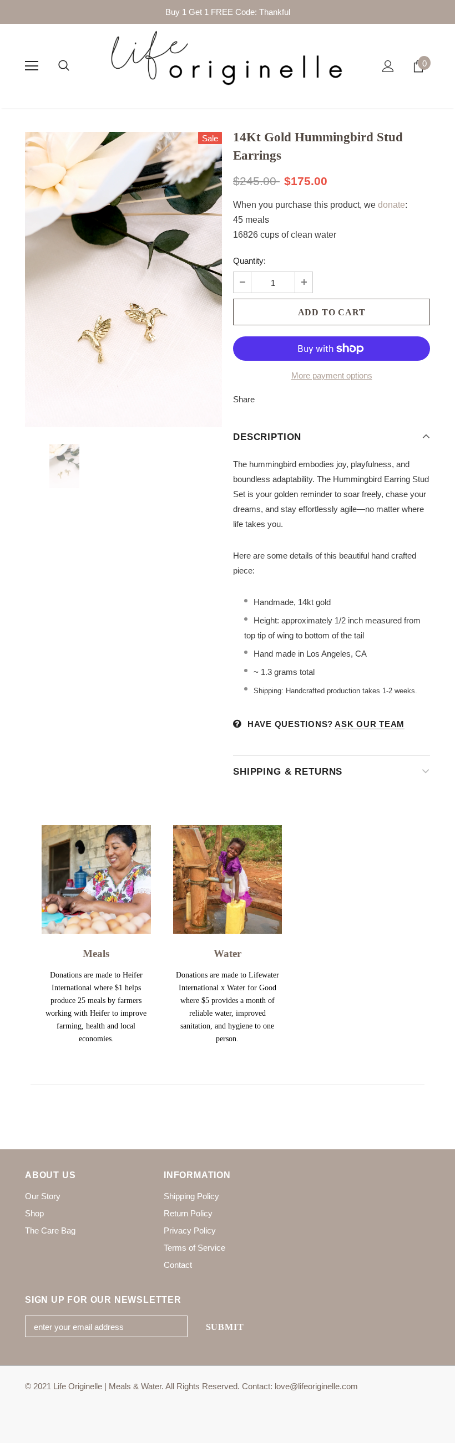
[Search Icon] (63, 65)
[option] (123, 279)
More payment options (331, 375)
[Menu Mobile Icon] (31, 66)
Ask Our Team (370, 724)
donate (391, 204)
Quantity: (249, 260)
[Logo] (227, 65)
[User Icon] (388, 66)
